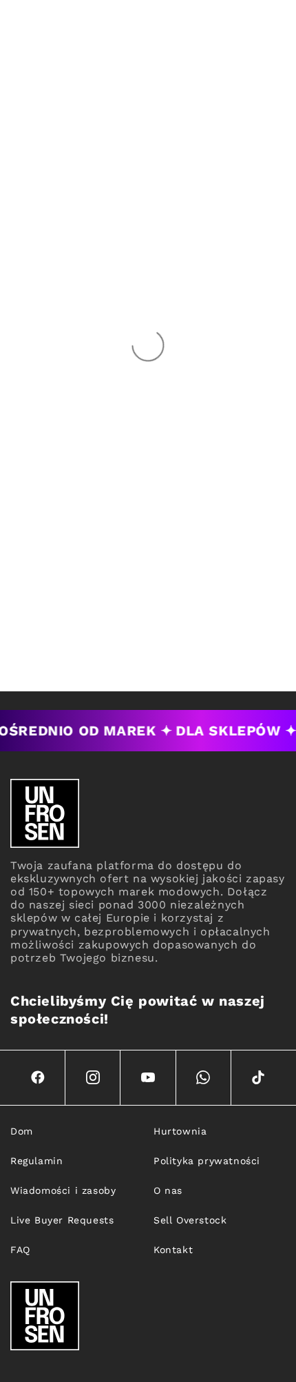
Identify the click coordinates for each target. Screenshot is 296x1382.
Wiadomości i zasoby (63, 1190)
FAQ (20, 1249)
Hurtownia (180, 1131)
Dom (21, 1131)
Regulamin (36, 1160)
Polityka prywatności (207, 1160)
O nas (168, 1190)
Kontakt (173, 1249)
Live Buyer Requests (62, 1220)
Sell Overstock (190, 1220)
